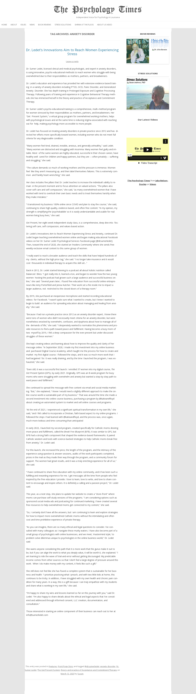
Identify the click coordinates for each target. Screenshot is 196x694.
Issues (23, 24)
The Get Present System (48, 670)
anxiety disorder (107, 666)
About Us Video (104, 24)
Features (53, 666)
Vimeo (153, 184)
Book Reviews (44, 24)
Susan (80, 673)
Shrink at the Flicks (84, 24)
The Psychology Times (98, 9)
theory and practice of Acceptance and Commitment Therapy (89, 670)
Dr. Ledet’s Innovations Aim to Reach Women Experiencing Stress (72, 52)
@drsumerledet (92, 666)
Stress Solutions (63, 24)
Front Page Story (65, 666)
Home (4, 24)
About (14, 24)
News (32, 24)
